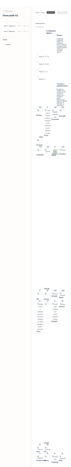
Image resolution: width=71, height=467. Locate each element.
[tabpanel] (51, 246)
